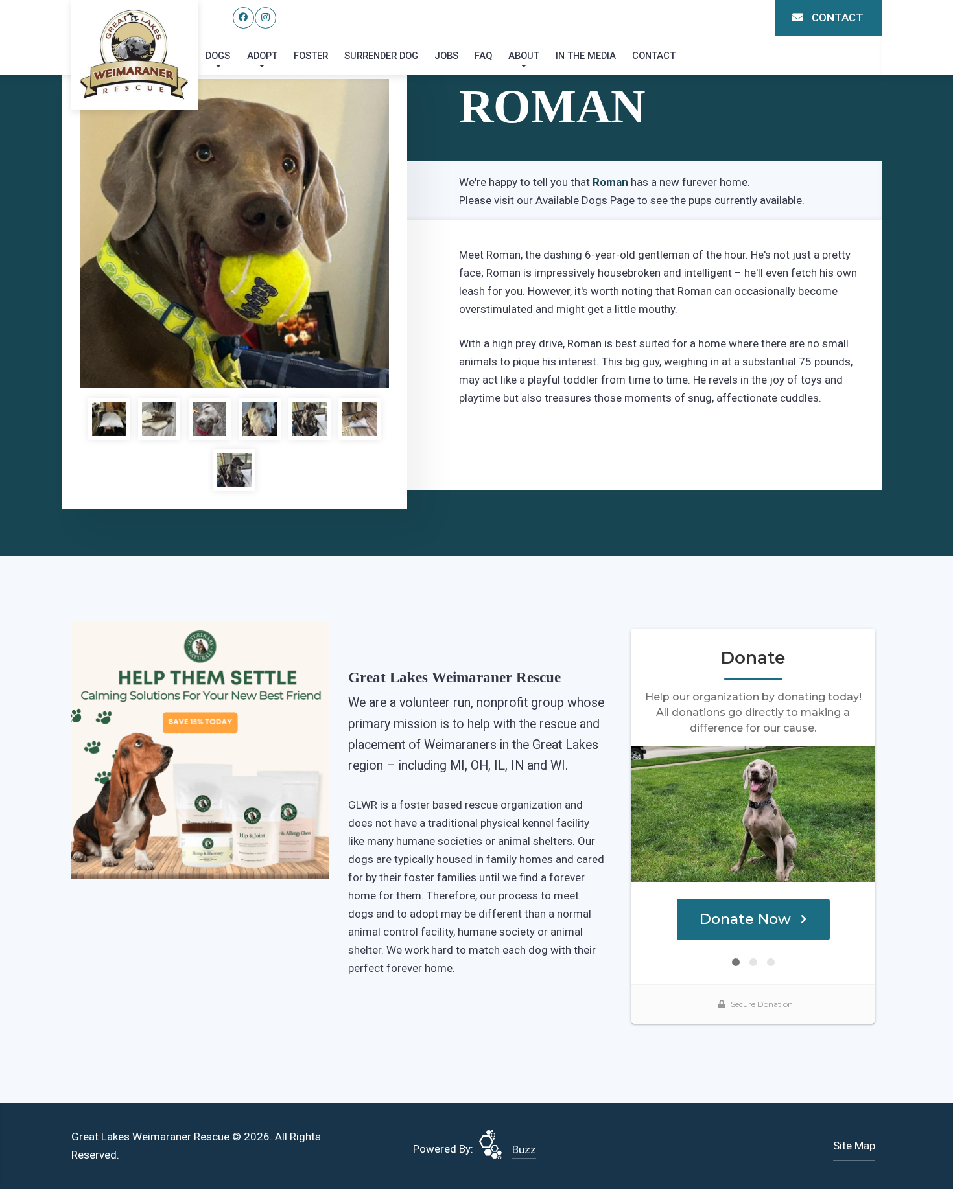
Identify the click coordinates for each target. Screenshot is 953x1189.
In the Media (586, 56)
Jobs (446, 56)
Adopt (262, 56)
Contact (654, 56)
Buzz (524, 1149)
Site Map (854, 1145)
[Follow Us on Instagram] (265, 18)
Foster (311, 56)
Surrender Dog (381, 56)
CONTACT (836, 17)
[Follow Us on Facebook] (243, 18)
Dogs (218, 56)
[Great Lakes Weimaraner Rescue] (134, 54)
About (523, 56)
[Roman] (234, 233)
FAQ (483, 56)
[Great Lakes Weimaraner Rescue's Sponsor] (200, 749)
